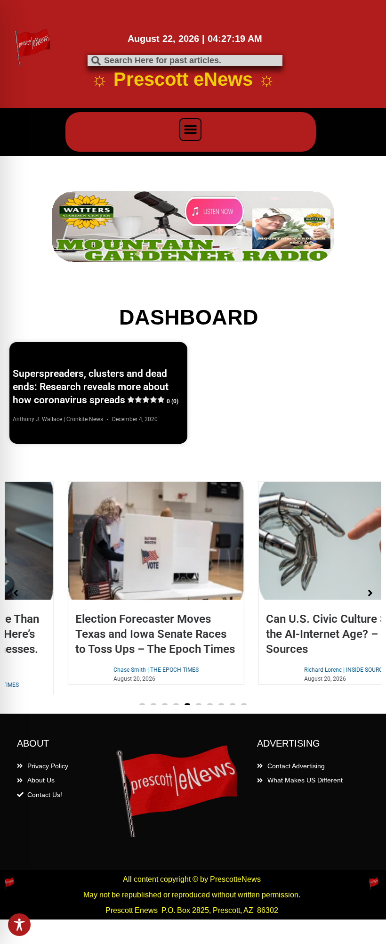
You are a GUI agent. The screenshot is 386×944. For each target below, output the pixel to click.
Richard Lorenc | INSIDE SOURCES (293, 670)
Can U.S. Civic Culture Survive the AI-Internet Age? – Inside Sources (288, 634)
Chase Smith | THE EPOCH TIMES (102, 670)
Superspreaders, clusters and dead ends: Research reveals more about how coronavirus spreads (95, 387)
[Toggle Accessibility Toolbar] (19, 924)
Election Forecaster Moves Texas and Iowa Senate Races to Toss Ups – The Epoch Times (101, 634)
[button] (190, 129)
